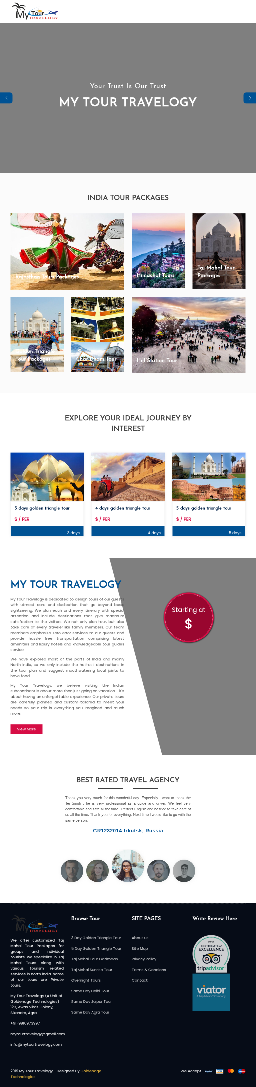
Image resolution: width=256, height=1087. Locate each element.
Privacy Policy (144, 959)
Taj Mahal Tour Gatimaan (94, 959)
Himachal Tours (155, 275)
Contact (140, 980)
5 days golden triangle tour (203, 508)
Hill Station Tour (157, 360)
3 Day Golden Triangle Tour (96, 937)
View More (26, 729)
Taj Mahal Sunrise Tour (91, 969)
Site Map (140, 948)
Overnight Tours (86, 980)
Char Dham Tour (96, 359)
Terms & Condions (149, 969)
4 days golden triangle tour (122, 508)
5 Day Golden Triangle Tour (96, 948)
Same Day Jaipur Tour (91, 1001)
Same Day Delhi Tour (90, 991)
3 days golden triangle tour (42, 508)
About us (140, 937)
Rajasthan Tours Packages (47, 277)
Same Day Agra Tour (90, 1012)
